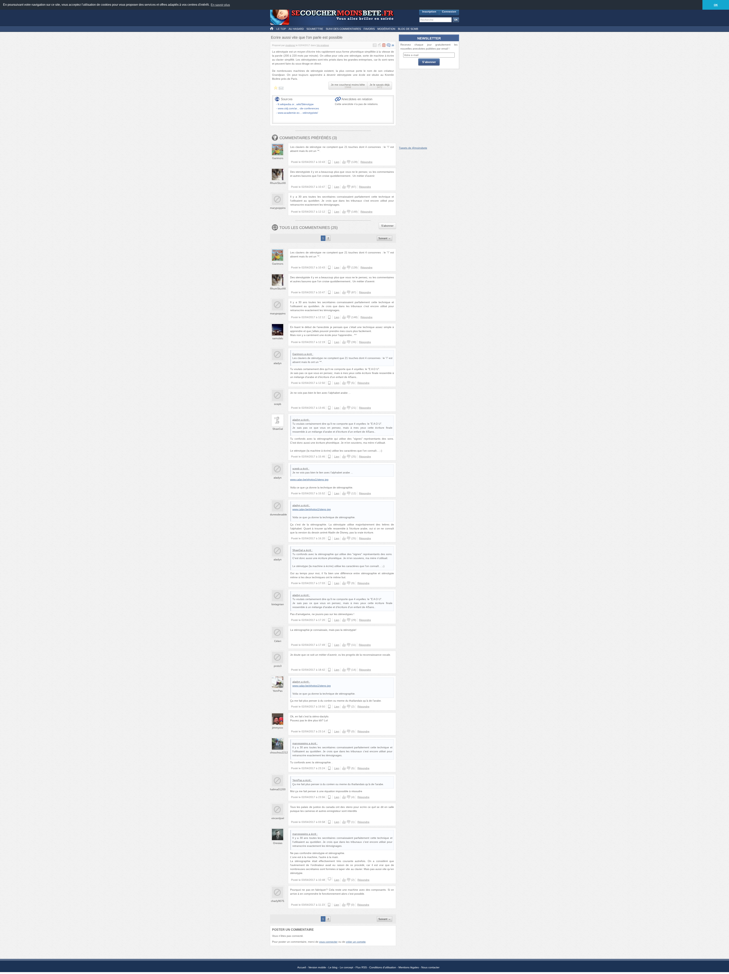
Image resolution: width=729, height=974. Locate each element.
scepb (277, 403)
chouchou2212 (279, 752)
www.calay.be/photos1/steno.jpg (309, 479)
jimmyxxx (277, 727)
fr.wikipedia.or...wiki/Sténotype (296, 104)
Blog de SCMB (408, 28)
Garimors (277, 158)
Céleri (277, 641)
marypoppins (278, 207)
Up (344, 162)
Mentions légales (408, 967)
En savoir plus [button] (220, 4)
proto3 (278, 665)
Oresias (277, 843)
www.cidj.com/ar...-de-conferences (298, 108)
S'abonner (387, 225)
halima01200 (278, 789)
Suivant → (384, 238)
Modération (386, 28)
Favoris (369, 28)
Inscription (429, 11)
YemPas (277, 690)
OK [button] (716, 4)
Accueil (301, 967)
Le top (281, 28)
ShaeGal (277, 428)
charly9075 (277, 900)
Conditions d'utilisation (382, 967)
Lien (336, 161)
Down (348, 162)
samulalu (277, 338)
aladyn (278, 363)
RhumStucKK (278, 183)
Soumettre (314, 28)
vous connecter (328, 941)
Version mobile (317, 967)
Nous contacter (430, 967)
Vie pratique (322, 45)
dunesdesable (278, 514)
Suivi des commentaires (343, 28)
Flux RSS (361, 967)
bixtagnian (277, 604)
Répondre (366, 161)
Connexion (449, 11)
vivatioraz (290, 45)
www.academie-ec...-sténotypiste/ (298, 112)
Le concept (346, 967)
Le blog (332, 967)
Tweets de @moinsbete (413, 147)
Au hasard (296, 28)
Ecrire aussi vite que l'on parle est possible (306, 37)
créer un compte (356, 941)
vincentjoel (277, 818)
